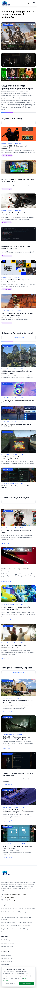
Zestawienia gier (6, 189)
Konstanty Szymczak (6, 368)
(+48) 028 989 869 (9, 897)
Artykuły (4, 905)
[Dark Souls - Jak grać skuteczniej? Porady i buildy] (18, 60)
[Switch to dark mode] (29, 3)
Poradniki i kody (7, 55)
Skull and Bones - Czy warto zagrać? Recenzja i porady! (18, 908)
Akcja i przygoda (7, 69)
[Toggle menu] (34, 3)
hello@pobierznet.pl (9, 900)
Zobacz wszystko (18, 123)
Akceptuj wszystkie (26, 983)
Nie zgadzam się (10, 983)
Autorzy (4, 936)
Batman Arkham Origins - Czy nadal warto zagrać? (16, 922)
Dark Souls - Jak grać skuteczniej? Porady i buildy (15, 925)
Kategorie (5, 951)
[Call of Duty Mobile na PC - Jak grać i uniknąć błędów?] (18, 36)
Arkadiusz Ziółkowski (7, 310)
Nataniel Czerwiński (6, 143)
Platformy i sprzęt (8, 24)
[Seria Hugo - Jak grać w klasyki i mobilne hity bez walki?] (18, 74)
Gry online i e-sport (7, 155)
